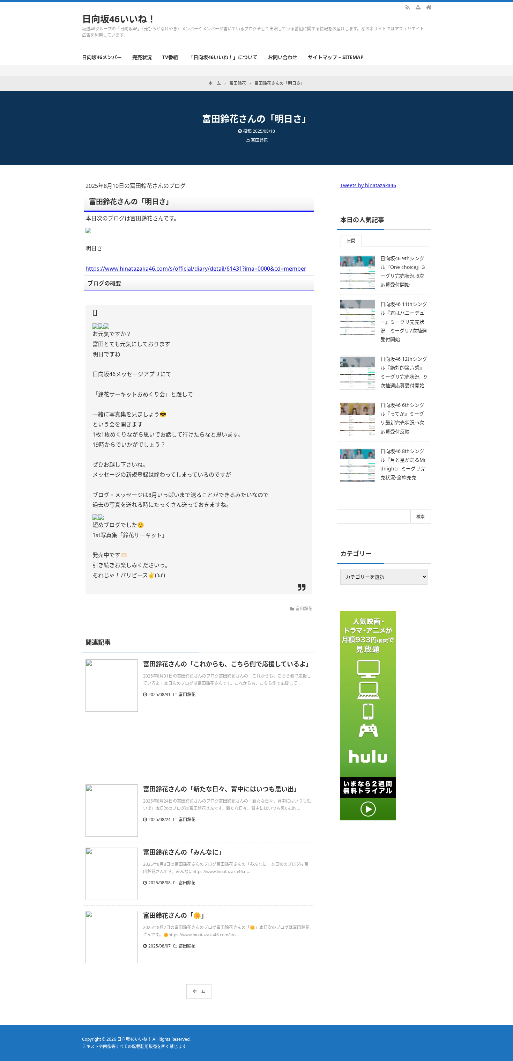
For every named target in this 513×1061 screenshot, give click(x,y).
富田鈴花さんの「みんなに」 (184, 852)
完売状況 (142, 57)
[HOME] (428, 7)
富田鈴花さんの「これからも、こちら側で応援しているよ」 (227, 664)
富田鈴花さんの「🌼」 (175, 915)
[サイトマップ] (418, 7)
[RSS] (407, 7)
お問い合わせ (282, 57)
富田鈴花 (259, 140)
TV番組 (170, 57)
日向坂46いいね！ (119, 19)
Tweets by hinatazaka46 (368, 185)
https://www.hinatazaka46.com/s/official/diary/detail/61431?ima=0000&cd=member (196, 268)
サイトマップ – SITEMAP (336, 57)
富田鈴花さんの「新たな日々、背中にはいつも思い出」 (221, 789)
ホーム (199, 991)
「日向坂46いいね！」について (223, 57)
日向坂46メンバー (102, 57)
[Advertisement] (199, 748)
